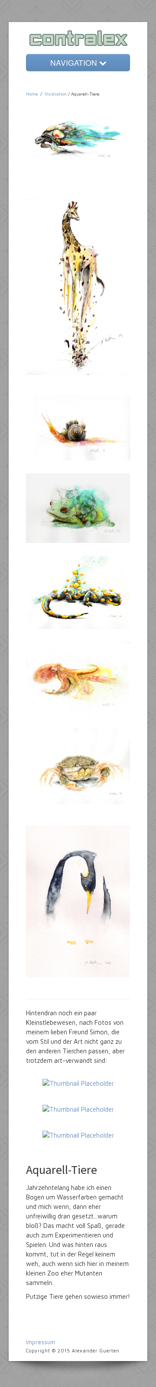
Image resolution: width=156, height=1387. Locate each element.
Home (32, 93)
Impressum (40, 1342)
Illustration (56, 93)
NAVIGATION (74, 62)
